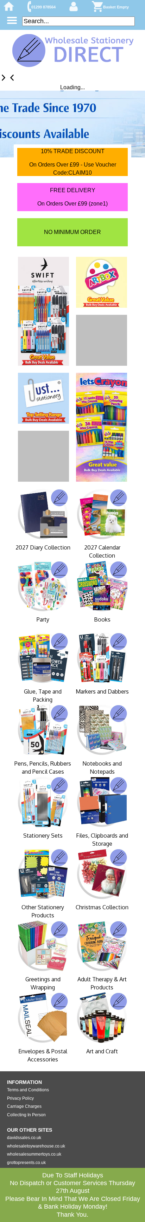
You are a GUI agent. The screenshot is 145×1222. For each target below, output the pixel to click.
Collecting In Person (26, 1114)
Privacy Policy (20, 1098)
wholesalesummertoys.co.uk (34, 1154)
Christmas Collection (102, 907)
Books (102, 619)
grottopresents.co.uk (26, 1162)
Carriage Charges (24, 1106)
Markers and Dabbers (102, 691)
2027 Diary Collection (42, 547)
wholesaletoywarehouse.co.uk (36, 1146)
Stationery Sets (43, 835)
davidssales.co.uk (24, 1137)
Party (43, 619)
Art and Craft (102, 1051)
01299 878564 (43, 7)
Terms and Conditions (28, 1089)
